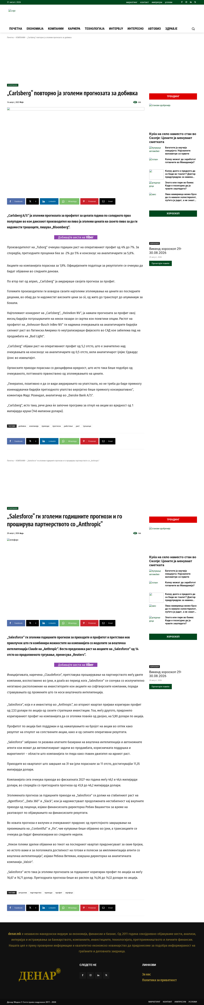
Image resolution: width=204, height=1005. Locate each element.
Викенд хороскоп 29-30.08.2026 (165, 251)
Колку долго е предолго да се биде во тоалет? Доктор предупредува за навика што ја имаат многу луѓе (180, 173)
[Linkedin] (191, 2)
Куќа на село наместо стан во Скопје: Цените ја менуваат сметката (172, 138)
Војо (22, 102)
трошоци (87, 426)
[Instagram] (186, 2)
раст (78, 426)
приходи (45, 426)
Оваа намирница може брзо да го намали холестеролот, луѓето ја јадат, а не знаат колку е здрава (181, 197)
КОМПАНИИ (20, 37)
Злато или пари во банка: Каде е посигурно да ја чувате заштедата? (179, 185)
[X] (195, 2)
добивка (22, 426)
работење (68, 426)
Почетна (10, 37)
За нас (146, 974)
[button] (193, 29)
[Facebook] (182, 2)
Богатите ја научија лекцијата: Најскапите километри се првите (177, 150)
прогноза (56, 426)
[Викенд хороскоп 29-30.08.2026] (173, 233)
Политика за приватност (159, 980)
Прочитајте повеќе (160, 263)
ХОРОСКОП (154, 243)
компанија (33, 426)
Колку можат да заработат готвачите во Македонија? (180, 161)
